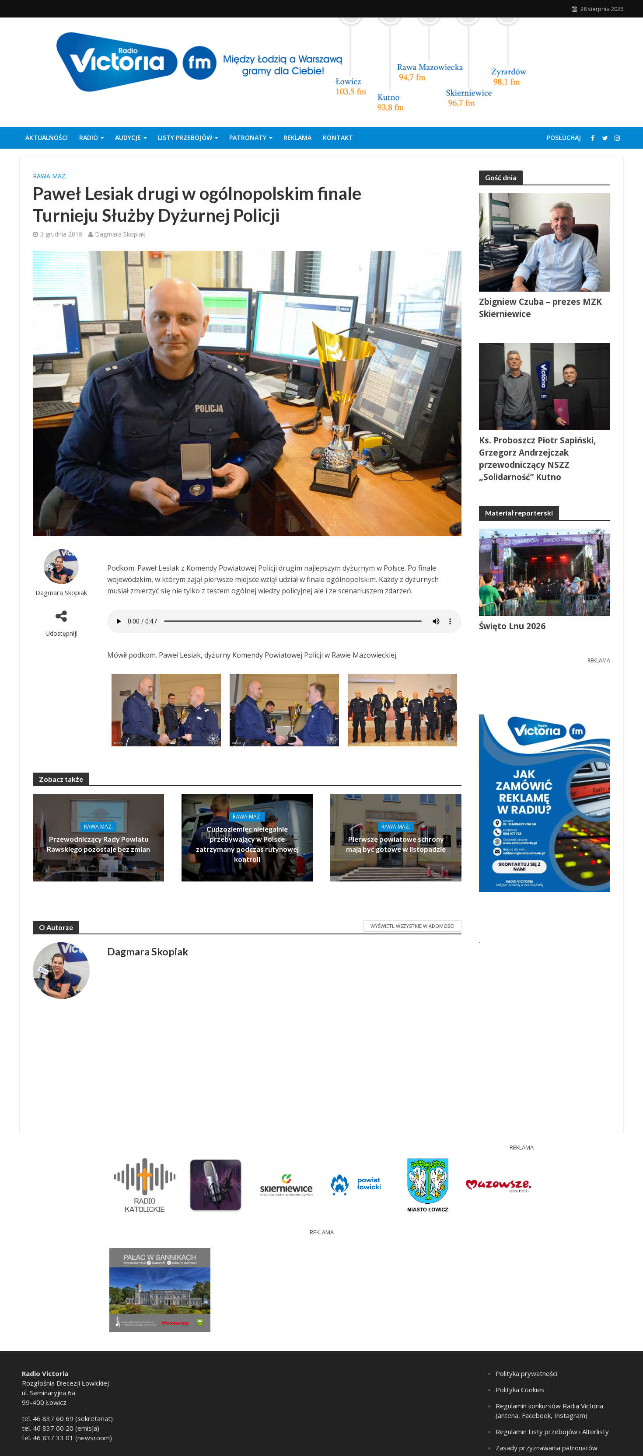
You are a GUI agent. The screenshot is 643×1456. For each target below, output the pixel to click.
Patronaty (247, 137)
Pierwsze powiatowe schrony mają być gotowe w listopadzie (396, 844)
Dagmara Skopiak (120, 234)
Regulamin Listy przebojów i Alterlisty (552, 1431)
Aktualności (46, 137)
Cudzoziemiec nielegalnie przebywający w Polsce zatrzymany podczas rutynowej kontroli (247, 844)
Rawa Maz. (50, 176)
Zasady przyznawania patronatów (547, 1447)
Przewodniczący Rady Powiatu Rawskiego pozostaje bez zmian (98, 844)
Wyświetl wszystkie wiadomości (412, 926)
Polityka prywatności (526, 1373)
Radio (88, 137)
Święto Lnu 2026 (512, 626)
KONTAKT (338, 137)
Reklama (297, 137)
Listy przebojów (185, 137)
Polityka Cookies (520, 1389)
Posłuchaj (564, 137)
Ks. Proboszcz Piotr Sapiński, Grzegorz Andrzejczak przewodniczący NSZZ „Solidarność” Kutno (537, 459)
